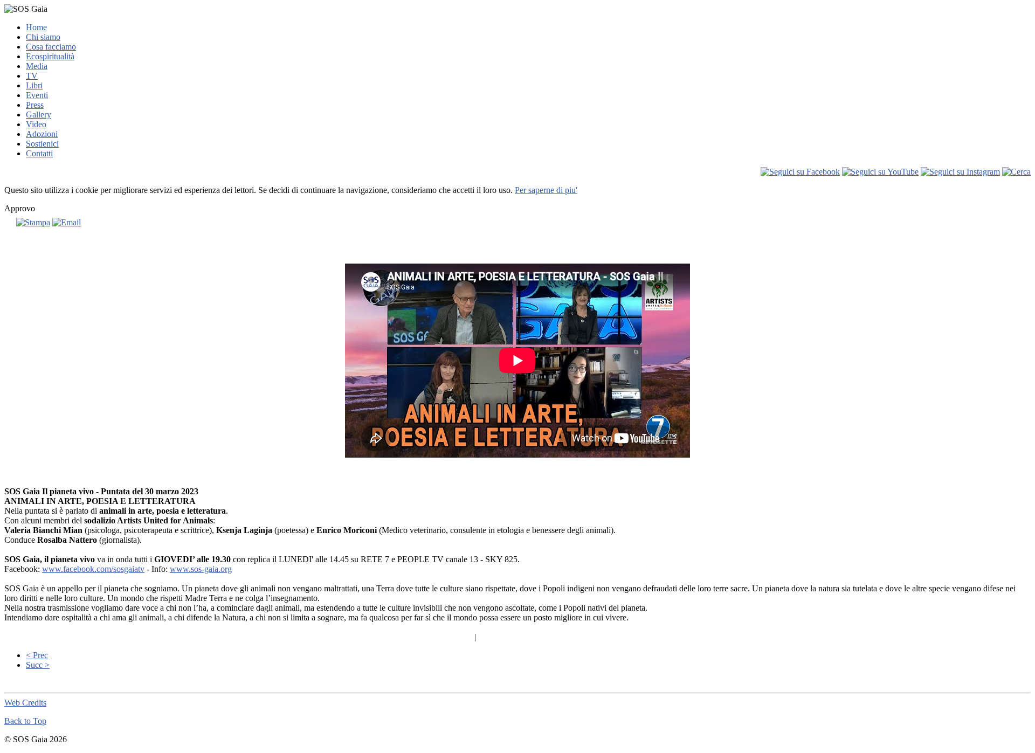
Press (35, 104)
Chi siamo (43, 37)
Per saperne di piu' (546, 190)
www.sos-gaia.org (201, 569)
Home (36, 27)
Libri (34, 85)
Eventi (37, 95)
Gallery (38, 114)
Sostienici (42, 143)
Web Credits (25, 702)
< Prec (37, 655)
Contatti (39, 153)
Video (36, 124)
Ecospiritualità (50, 56)
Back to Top (25, 721)
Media (36, 66)
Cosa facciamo (51, 46)
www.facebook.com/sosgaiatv (93, 569)
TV (32, 75)
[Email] (66, 222)
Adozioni (42, 134)
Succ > (38, 664)
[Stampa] (33, 222)
